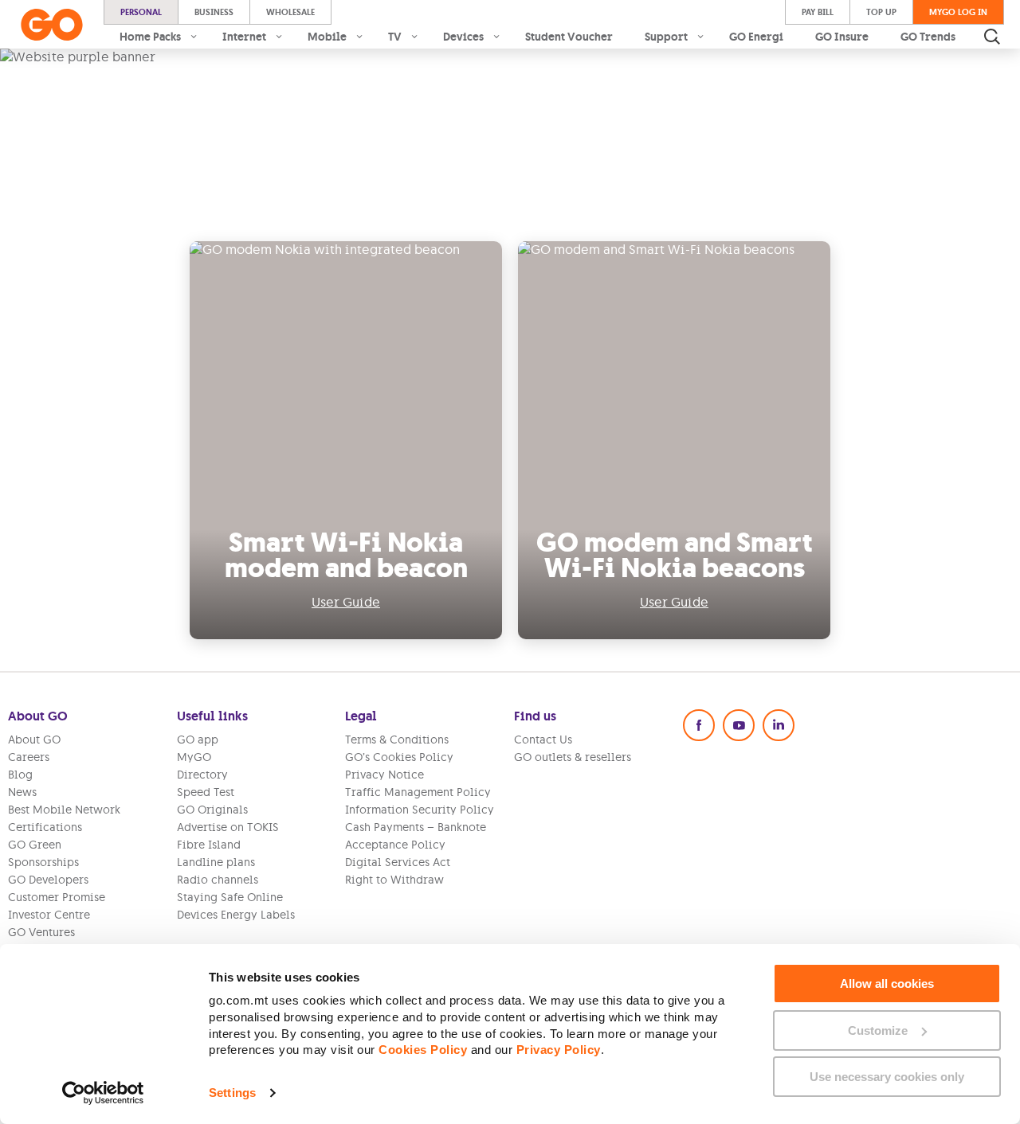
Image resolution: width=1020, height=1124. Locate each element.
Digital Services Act (397, 862)
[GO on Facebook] (699, 725)
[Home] (52, 24)
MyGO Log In (958, 12)
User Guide (346, 602)
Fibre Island (209, 844)
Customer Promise (56, 897)
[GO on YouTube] (739, 725)
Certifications (45, 827)
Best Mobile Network (64, 809)
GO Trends (927, 36)
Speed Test (205, 792)
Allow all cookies (887, 983)
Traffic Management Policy (418, 792)
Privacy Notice (384, 774)
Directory (202, 774)
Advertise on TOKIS (228, 827)
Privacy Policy (558, 1049)
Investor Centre (49, 914)
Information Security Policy (419, 809)
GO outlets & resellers (572, 757)
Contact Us (543, 739)
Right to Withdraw (394, 879)
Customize (878, 1030)
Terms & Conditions (397, 739)
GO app (197, 739)
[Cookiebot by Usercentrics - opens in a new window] (103, 1093)
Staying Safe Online (230, 897)
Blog (20, 774)
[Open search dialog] (992, 37)
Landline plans (216, 862)
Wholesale (290, 12)
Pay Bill (818, 12)
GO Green (34, 844)
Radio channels (217, 879)
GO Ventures (41, 932)
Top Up (881, 12)
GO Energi (756, 36)
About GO (34, 739)
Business (213, 12)
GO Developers (48, 879)
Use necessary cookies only (887, 1076)
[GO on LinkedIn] (778, 725)
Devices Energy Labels (236, 914)
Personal (141, 12)
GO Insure (842, 36)
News (22, 792)
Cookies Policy (423, 1049)
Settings (232, 1092)
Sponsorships (43, 862)
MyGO (194, 757)
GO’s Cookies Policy (399, 757)
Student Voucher (569, 36)
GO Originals (212, 809)
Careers (28, 757)
